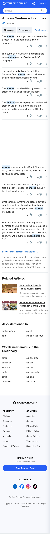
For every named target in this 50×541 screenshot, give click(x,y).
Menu (43, 3)
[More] (46, 46)
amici (29, 331)
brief (4, 335)
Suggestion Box (33, 446)
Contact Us (31, 421)
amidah (30, 376)
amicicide (7, 362)
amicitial (6, 367)
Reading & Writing (11, 446)
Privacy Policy (32, 426)
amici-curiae (32, 357)
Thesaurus (7, 421)
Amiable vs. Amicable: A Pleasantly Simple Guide (32, 304)
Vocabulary (7, 436)
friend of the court (34, 335)
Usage (5, 441)
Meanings (9, 30)
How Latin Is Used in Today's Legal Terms (30, 287)
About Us (30, 416)
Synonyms (24, 30)
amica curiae (8, 331)
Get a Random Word (25, 468)
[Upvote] (30, 46)
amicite (29, 362)
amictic (29, 367)
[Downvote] (40, 46)
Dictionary (7, 416)
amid (4, 376)
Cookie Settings (33, 436)
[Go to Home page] (15, 3)
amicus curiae (33, 372)
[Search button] (43, 10)
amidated (31, 381)
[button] (33, 3)
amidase (6, 381)
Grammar (7, 431)
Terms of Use (32, 441)
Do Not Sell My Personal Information (25, 497)
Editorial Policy (32, 431)
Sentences (40, 30)
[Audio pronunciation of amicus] (3, 23)
